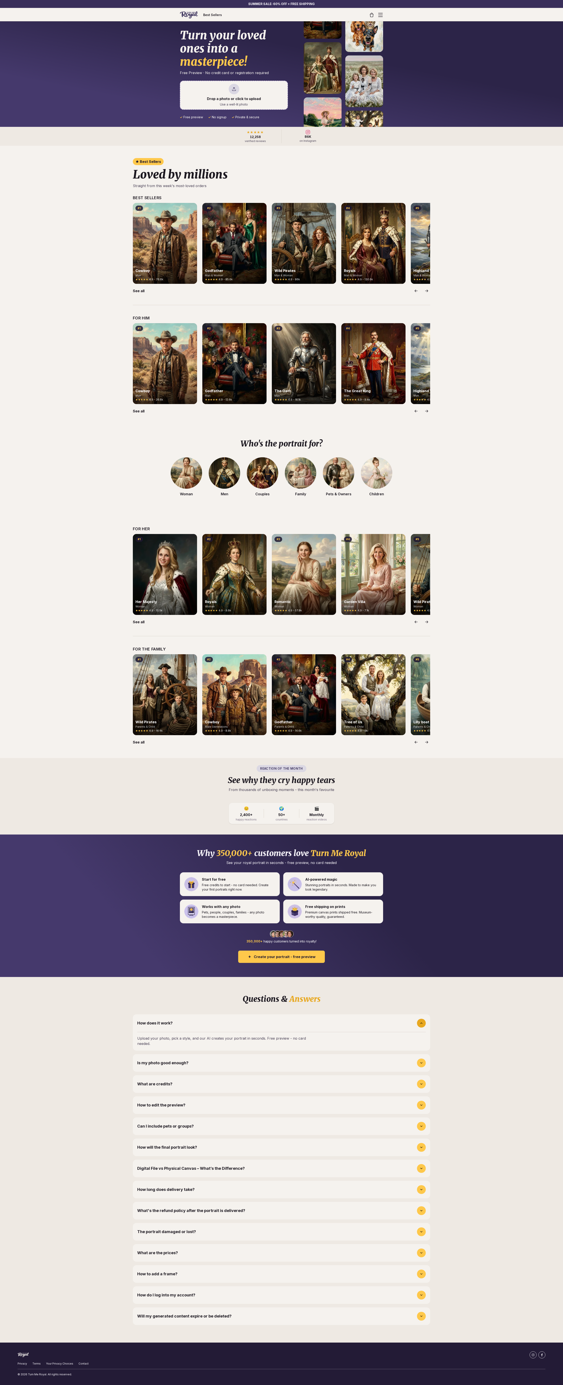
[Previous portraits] (416, 290)
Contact (84, 1363)
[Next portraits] (426, 290)
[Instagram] (533, 1354)
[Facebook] (541, 1354)
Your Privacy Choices (59, 1363)
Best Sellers (212, 15)
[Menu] (380, 15)
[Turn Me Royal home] (189, 14)
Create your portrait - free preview (285, 957)
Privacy (22, 1363)
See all (138, 291)
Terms (36, 1363)
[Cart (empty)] (371, 14)
